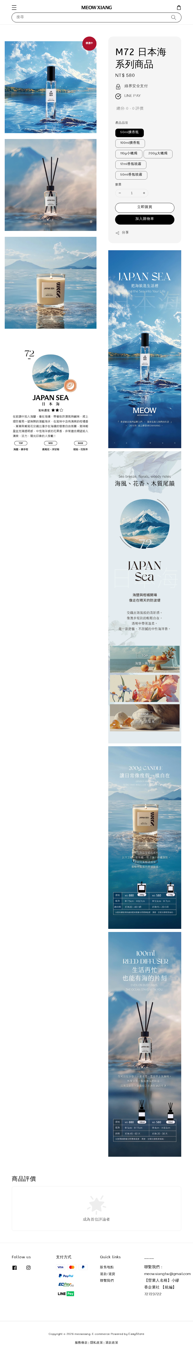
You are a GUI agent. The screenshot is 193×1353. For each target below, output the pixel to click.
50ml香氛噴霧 (131, 175)
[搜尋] (173, 17)
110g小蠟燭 (128, 154)
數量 (118, 185)
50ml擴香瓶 (129, 133)
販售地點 (107, 1268)
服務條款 (81, 1343)
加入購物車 (144, 219)
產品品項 (121, 123)
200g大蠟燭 (158, 154)
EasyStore (136, 1334)
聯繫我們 (107, 1281)
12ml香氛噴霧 (130, 165)
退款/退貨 (107, 1275)
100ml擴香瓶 (130, 143)
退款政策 (111, 1343)
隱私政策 (96, 1343)
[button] (14, 7)
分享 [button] (125, 233)
